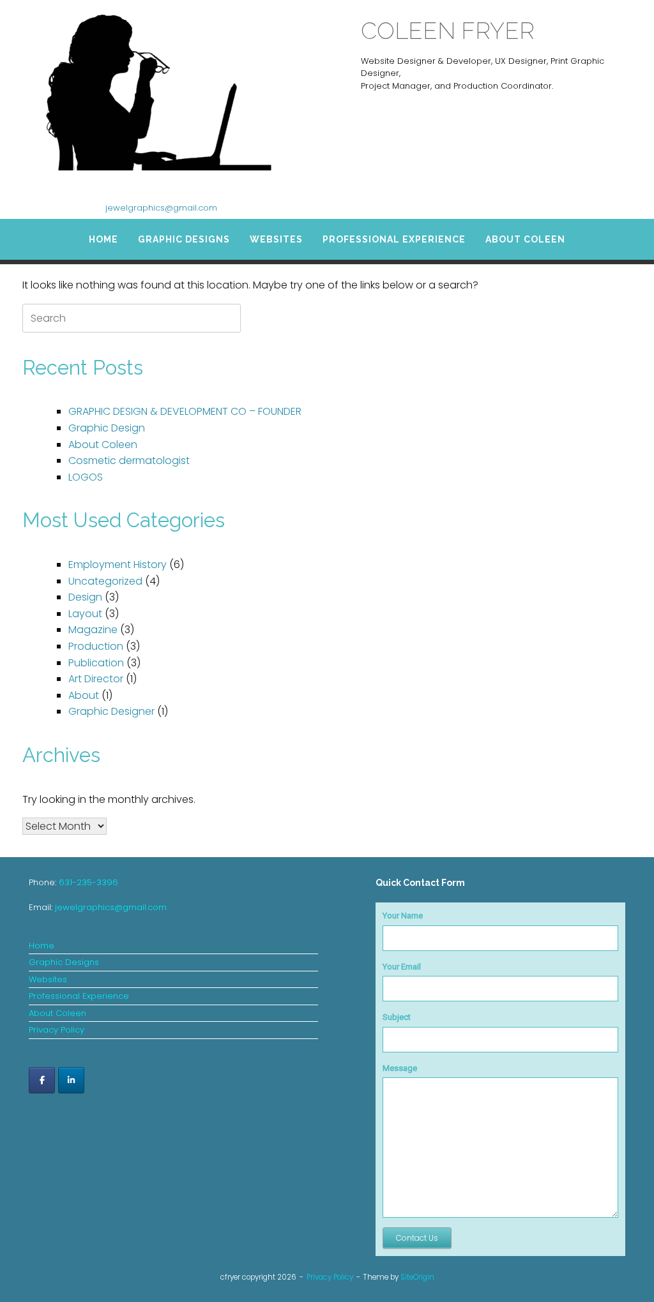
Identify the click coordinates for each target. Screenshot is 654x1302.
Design (85, 597)
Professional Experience (394, 239)
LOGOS (85, 477)
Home (103, 239)
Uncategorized (105, 581)
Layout (85, 613)
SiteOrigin (417, 1277)
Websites (276, 239)
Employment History (117, 564)
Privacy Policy (56, 1030)
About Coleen (525, 239)
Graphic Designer (111, 711)
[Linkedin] (71, 1080)
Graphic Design (106, 428)
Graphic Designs (184, 239)
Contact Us (417, 1237)
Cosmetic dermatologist (129, 460)
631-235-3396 (88, 882)
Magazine (93, 629)
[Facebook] (42, 1080)
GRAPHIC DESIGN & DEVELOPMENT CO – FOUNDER (184, 411)
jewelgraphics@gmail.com (161, 208)
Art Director (95, 678)
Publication (96, 662)
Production (95, 646)
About (83, 695)
